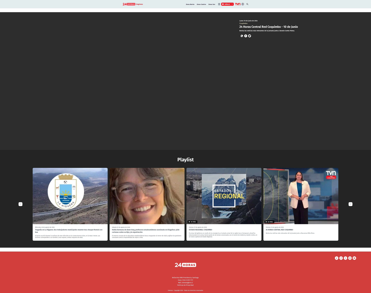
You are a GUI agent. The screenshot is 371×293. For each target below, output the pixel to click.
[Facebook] (245, 35)
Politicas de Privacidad (185, 285)
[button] (350, 204)
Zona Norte (190, 4)
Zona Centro (201, 4)
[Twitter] (249, 35)
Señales (227, 4)
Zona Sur (211, 4)
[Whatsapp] (241, 35)
